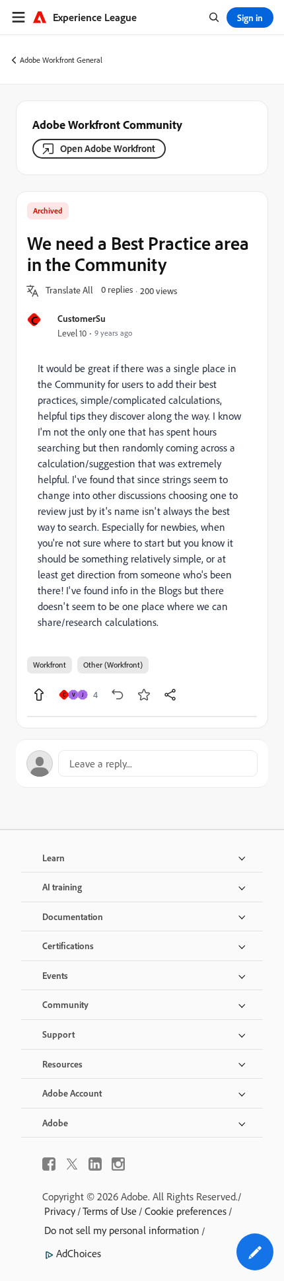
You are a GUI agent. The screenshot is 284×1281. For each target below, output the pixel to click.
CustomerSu (81, 318)
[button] (69, 290)
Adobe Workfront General (61, 60)
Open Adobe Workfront (107, 148)
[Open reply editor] (142, 763)
